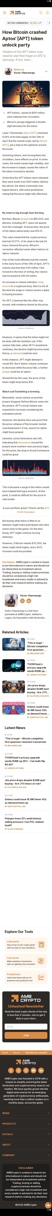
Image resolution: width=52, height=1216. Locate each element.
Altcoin (31, 660)
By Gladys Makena (14, 829)
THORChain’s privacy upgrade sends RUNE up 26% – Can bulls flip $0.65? (38, 668)
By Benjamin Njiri (35, 653)
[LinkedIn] (28, 601)
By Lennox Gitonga (36, 675)
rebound (17, 353)
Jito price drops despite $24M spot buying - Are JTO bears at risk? (38, 689)
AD (48, 1)
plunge (6, 371)
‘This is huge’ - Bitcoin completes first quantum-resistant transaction (37, 646)
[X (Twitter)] (22, 601)
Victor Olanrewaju (24, 72)
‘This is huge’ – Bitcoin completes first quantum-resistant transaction (25, 740)
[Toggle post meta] (46, 71)
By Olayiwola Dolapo (38, 696)
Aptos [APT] (30, 132)
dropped (25, 218)
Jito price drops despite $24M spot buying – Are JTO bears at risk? (25, 782)
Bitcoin (31, 639)
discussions (24, 442)
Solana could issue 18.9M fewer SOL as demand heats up (38, 710)
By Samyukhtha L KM (37, 717)
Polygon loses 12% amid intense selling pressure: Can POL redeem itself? (24, 822)
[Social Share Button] (48, 1205)
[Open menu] (4, 12)
